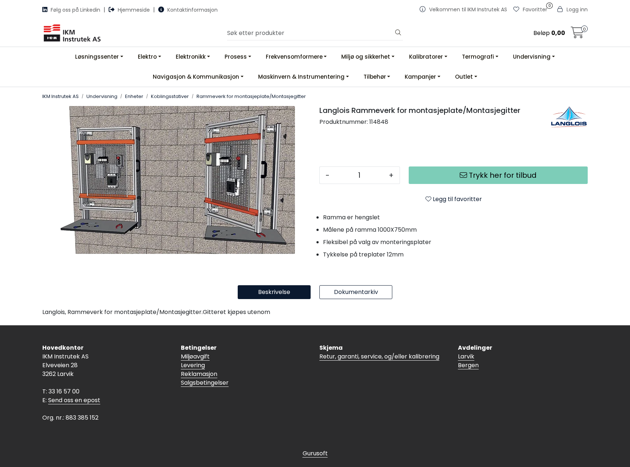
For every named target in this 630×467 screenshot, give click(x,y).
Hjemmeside (133, 9)
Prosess (236, 56)
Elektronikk (191, 56)
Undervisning (532, 56)
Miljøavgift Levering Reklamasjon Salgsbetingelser (205, 369)
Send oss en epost (74, 400)
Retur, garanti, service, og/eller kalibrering (379, 356)
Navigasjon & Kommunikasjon (196, 77)
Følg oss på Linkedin (75, 9)
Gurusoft (315, 453)
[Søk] (398, 33)
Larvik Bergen (468, 360)
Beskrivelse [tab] (274, 292)
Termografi (478, 56)
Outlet (464, 77)
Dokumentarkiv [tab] (356, 292)
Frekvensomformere (294, 56)
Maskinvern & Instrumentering (301, 77)
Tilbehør (374, 77)
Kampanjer (420, 77)
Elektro (147, 56)
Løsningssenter (97, 56)
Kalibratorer (426, 56)
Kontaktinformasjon (192, 9)
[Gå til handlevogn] (577, 35)
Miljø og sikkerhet (365, 56)
